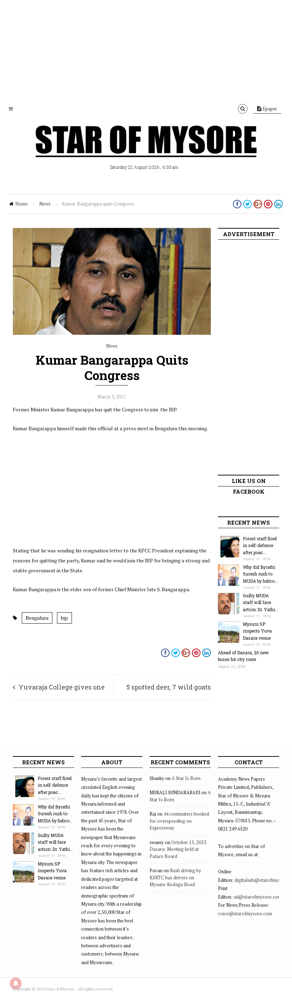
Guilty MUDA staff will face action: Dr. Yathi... (260, 602)
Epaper (269, 108)
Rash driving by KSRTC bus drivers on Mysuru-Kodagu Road (175, 877)
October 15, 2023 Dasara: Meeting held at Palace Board (178, 849)
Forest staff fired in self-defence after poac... (260, 545)
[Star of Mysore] (146, 149)
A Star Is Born (186, 778)
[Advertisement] (146, 50)
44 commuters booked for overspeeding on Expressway (179, 821)
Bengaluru (37, 617)
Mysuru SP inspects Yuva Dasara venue (257, 631)
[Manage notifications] (15, 983)
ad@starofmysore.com (258, 897)
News (45, 204)
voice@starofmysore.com (245, 913)
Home (21, 204)
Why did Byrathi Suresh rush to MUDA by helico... (260, 574)
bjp (64, 617)
